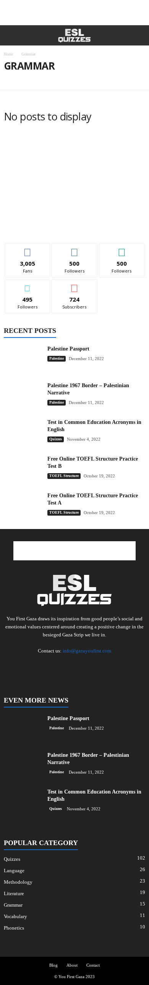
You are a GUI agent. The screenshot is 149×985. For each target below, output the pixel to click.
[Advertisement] (74, 12)
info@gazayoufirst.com (87, 651)
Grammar (13, 905)
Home (8, 54)
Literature (14, 893)
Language (14, 870)
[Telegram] (90, 666)
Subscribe (74, 285)
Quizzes (55, 439)
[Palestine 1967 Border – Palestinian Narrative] (23, 398)
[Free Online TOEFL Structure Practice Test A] (23, 506)
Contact (93, 965)
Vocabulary (15, 916)
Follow (75, 249)
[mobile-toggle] (10, 35)
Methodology (18, 882)
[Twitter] (121, 666)
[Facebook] (14, 666)
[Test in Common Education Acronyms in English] (23, 433)
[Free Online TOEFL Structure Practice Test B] (23, 469)
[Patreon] (60, 666)
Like (27, 249)
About (72, 965)
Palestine (56, 358)
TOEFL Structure (27, 79)
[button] (137, 35)
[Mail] (44, 666)
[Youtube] (136, 666)
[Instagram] (29, 666)
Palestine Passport (68, 349)
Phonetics (14, 928)
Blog (53, 965)
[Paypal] (75, 666)
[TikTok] (105, 666)
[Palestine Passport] (23, 359)
